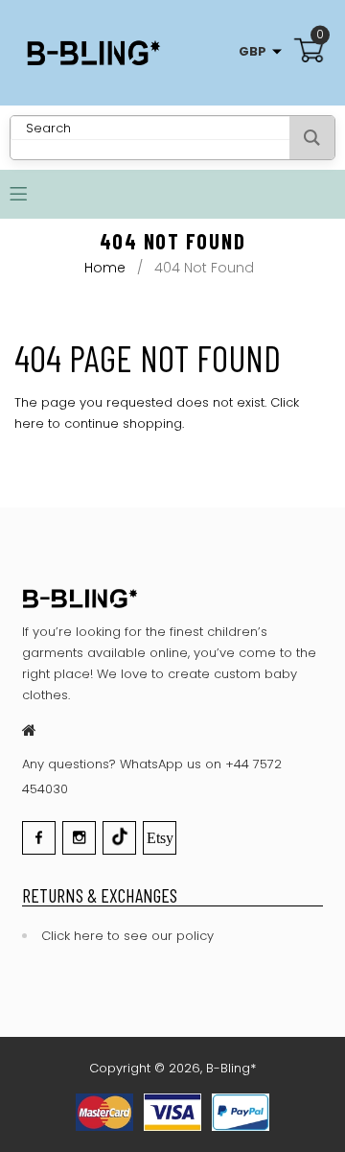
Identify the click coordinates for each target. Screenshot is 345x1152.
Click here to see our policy (127, 936)
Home (105, 267)
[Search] (311, 137)
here (29, 423)
